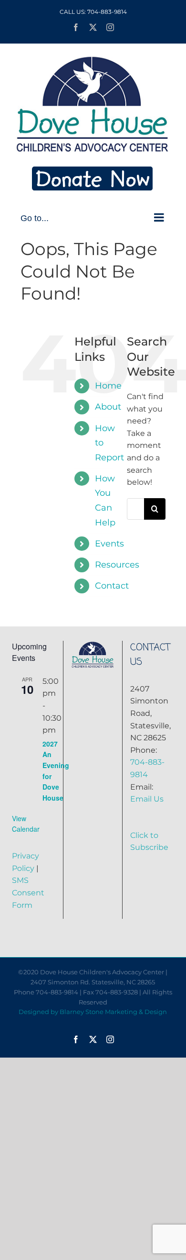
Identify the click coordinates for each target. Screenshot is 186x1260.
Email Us (147, 798)
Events (109, 543)
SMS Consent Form (28, 892)
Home (108, 385)
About (108, 406)
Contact (112, 585)
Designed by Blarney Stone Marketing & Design (93, 1011)
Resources (117, 564)
